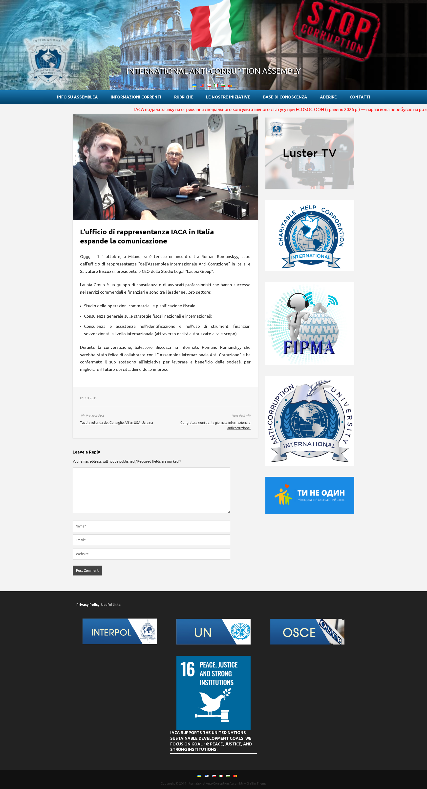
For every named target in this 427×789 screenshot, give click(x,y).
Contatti (360, 97)
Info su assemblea (77, 97)
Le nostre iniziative (228, 97)
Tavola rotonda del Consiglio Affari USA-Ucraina (116, 423)
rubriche (183, 97)
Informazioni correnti (136, 97)
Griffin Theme (257, 783)
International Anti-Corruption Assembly (214, 70)
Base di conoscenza (285, 97)
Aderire (328, 97)
